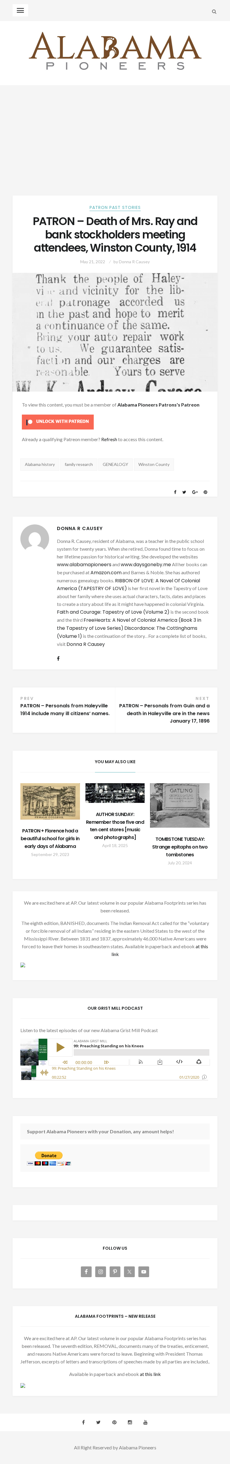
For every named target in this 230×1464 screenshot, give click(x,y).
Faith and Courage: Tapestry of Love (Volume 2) (113, 612)
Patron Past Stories (115, 207)
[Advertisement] (115, 130)
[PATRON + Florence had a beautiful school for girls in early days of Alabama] (50, 801)
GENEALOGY (115, 464)
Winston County (154, 464)
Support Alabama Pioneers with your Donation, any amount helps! (100, 1131)
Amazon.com (106, 572)
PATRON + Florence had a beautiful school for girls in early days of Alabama (50, 838)
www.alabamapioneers (84, 564)
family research (79, 464)
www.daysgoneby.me (146, 564)
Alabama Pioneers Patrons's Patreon (158, 404)
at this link (150, 1374)
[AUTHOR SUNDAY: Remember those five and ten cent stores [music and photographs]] (115, 793)
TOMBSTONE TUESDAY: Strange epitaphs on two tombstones (180, 847)
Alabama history (40, 464)
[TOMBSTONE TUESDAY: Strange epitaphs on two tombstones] (180, 805)
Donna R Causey (134, 261)
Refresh (109, 439)
